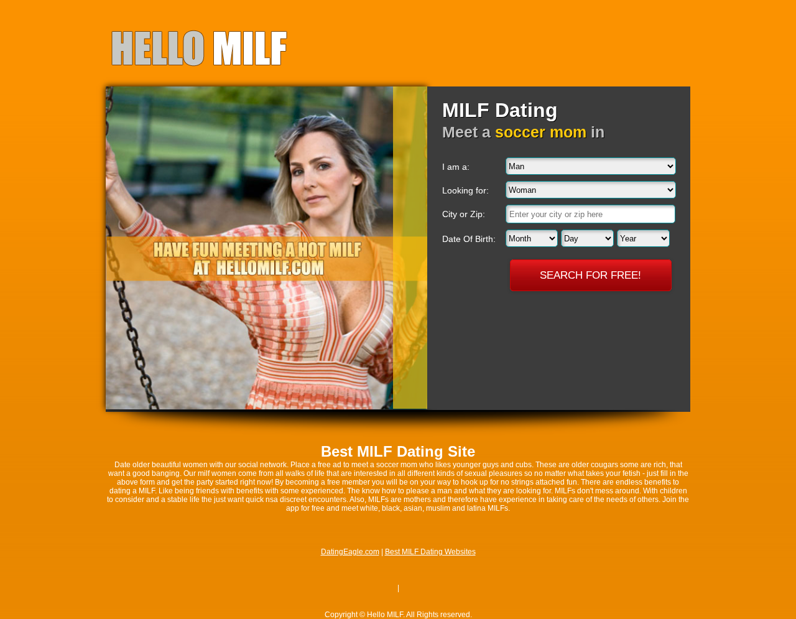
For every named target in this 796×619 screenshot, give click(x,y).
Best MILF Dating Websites (430, 551)
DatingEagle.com (350, 551)
